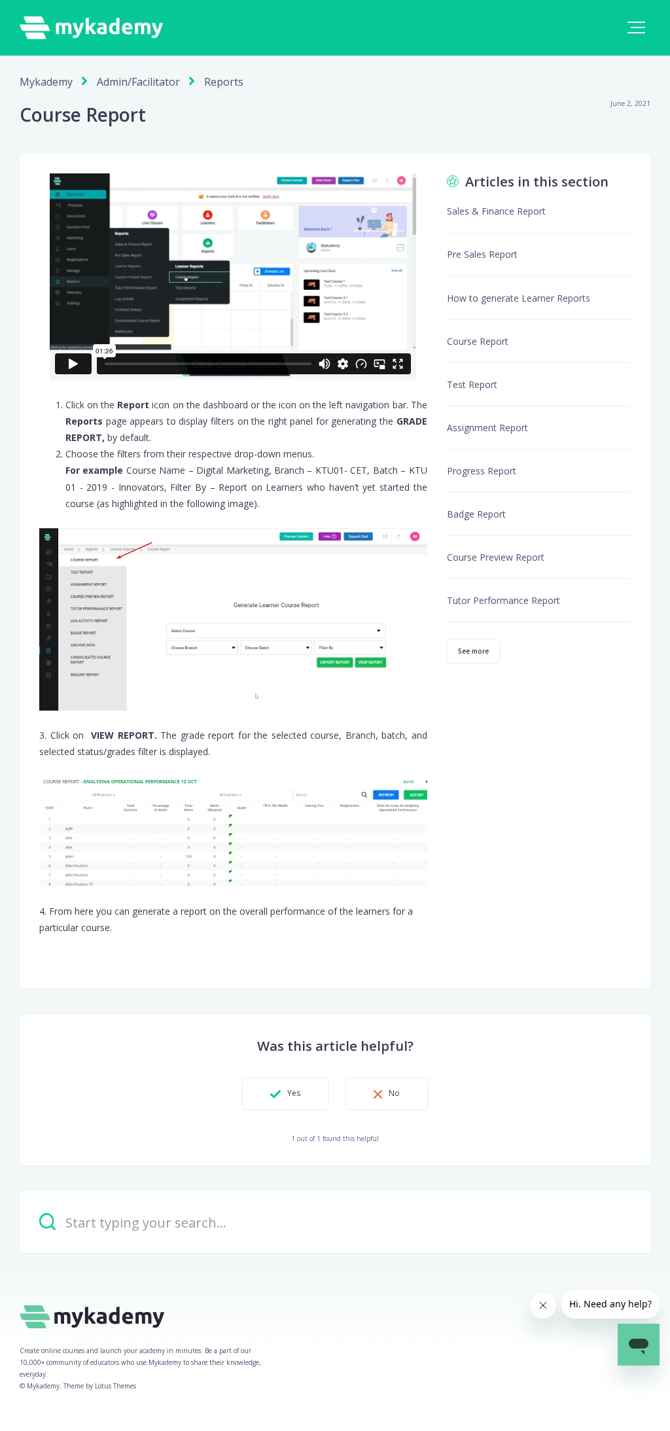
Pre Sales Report (482, 254)
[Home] (91, 27)
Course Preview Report (495, 557)
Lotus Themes (115, 1385)
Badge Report (476, 514)
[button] (636, 27)
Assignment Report (487, 427)
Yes (293, 1093)
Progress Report (481, 471)
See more (473, 651)
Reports (223, 82)
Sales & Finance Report (496, 211)
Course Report (477, 341)
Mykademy (46, 82)
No (394, 1093)
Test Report (472, 384)
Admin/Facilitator (138, 82)
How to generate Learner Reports (518, 298)
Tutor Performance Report (503, 600)
